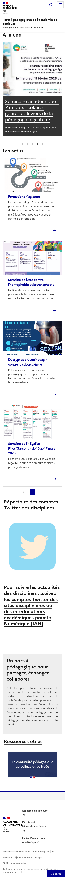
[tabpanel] (32, 89)
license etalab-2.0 (11, 872)
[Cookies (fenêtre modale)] (56, 873)
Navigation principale (60, 4)
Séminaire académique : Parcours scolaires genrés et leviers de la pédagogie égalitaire (32, 110)
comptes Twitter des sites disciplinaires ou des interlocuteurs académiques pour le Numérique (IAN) (31, 611)
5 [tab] (42, 144)
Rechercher (51, 4)
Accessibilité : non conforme (16, 851)
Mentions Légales (41, 851)
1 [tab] (22, 144)
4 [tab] (37, 144)
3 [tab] (32, 144)
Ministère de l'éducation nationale (34, 824)
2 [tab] (27, 144)
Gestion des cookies (16, 863)
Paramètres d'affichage (30, 857)
